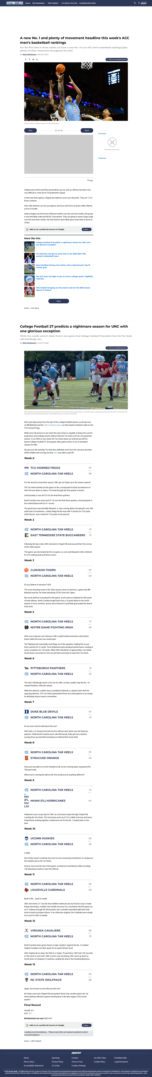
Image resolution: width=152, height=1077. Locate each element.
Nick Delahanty (29, 54)
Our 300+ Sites (100, 1058)
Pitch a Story (29, 1062)
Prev (30, 130)
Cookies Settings (79, 1066)
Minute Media (13, 1071)
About (27, 3)
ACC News (35, 308)
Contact (75, 1058)
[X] (135, 3)
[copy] (37, 59)
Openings (56, 1058)
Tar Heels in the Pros (69, 3)
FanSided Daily (120, 1058)
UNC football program (53, 425)
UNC (55, 453)
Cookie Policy (99, 1062)
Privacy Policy (57, 1062)
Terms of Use (77, 1062)
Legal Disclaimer (121, 1062)
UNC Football (36, 1041)
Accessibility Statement (33, 1066)
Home (26, 308)
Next (87, 130)
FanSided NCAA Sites (87, 3)
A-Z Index (56, 1066)
